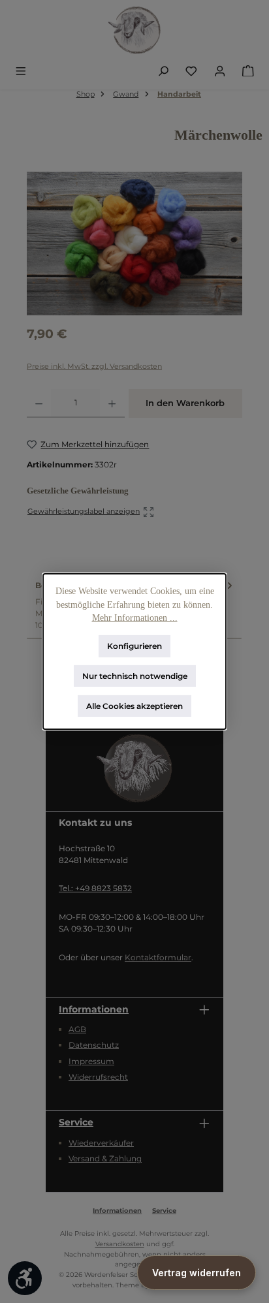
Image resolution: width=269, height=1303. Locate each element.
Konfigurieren (134, 646)
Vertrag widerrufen (196, 1272)
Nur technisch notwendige (134, 676)
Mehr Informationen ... (135, 618)
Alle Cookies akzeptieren (134, 705)
